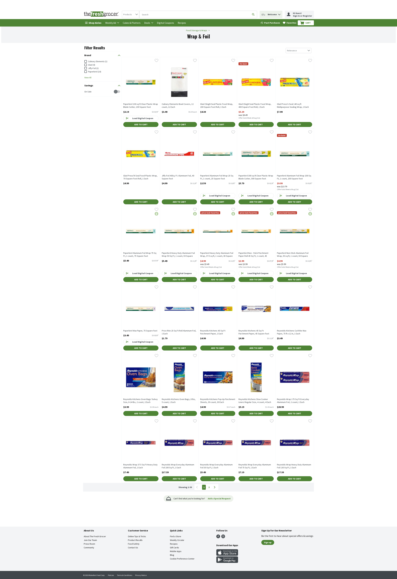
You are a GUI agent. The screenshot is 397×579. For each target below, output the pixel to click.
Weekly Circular (177, 540)
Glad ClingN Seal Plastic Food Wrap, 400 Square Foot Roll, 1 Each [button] (255, 106)
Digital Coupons (165, 22)
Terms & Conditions (124, 575)
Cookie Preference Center (182, 558)
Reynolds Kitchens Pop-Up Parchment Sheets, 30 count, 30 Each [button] (217, 401)
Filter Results (94, 47)
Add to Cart (140, 124)
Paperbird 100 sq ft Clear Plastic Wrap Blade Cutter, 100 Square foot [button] (140, 106)
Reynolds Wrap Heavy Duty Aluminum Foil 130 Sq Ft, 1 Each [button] (294, 466)
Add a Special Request (219, 498)
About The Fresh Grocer (95, 536)
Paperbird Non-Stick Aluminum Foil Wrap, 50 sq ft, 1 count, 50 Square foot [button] (292, 255)
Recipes (182, 22)
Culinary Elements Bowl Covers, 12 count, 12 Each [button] (178, 106)
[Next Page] (215, 487)
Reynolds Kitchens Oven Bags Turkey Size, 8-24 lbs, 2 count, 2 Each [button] (140, 401)
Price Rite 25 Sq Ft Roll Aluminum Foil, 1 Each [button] (179, 332)
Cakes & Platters (132, 22)
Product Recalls (135, 540)
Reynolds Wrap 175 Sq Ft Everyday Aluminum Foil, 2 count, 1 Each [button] (293, 401)
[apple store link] (227, 554)
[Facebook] (218, 537)
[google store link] (227, 561)
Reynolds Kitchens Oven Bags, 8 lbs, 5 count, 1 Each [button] (179, 401)
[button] (279, 13)
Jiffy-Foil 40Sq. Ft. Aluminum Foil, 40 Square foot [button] (178, 177)
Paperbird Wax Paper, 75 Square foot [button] (140, 330)
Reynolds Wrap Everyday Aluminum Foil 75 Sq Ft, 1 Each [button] (255, 466)
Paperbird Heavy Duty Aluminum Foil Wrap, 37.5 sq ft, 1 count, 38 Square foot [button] (216, 255)
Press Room (89, 543)
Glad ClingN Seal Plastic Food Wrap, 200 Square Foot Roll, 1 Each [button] (216, 106)
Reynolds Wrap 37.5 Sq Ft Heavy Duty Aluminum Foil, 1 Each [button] (140, 466)
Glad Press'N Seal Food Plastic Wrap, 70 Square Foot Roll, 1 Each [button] (140, 177)
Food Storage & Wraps (196, 30)
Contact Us (133, 547)
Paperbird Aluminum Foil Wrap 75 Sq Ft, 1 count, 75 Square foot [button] (139, 254)
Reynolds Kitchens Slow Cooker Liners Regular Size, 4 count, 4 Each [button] (255, 401)
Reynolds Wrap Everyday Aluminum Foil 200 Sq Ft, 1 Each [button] (178, 466)
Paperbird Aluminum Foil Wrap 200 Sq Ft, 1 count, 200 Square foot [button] (294, 177)
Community (89, 547)
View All (87, 77)
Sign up (268, 542)
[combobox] (130, 14)
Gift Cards (174, 547)
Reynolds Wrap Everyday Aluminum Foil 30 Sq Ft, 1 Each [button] (216, 466)
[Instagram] (223, 537)
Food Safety (133, 543)
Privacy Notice (141, 575)
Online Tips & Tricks (137, 536)
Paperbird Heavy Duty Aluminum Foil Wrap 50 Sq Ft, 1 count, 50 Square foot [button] (178, 255)
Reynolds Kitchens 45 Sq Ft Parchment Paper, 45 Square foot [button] (254, 332)
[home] (102, 14)
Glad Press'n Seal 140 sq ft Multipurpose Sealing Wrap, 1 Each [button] (293, 106)
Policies (111, 575)
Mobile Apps (175, 551)
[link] (270, 23)
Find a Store (175, 536)
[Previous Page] (198, 487)
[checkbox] (86, 92)
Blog (172, 555)
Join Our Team (90, 540)
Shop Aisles (95, 22)
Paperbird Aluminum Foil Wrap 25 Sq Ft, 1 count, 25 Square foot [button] (216, 177)
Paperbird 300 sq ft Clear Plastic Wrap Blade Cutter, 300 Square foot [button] (256, 177)
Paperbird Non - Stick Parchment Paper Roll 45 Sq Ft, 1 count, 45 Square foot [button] (253, 255)
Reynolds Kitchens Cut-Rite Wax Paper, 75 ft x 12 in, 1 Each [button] (291, 332)
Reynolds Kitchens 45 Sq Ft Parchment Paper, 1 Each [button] (212, 332)
